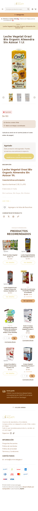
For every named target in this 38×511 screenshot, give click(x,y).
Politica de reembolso (9, 446)
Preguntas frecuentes (9, 443)
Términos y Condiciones (10, 451)
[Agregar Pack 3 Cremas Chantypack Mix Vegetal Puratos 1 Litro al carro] (32, 336)
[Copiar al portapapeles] (18, 216)
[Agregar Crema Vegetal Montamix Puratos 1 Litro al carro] (32, 376)
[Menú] (2, 9)
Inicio (18, 24)
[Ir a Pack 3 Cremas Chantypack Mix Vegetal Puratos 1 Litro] (28, 316)
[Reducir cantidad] (4, 338)
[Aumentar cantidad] (9, 338)
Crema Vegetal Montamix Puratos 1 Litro (27, 365)
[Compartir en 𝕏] (8, 216)
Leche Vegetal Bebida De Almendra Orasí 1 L (28, 255)
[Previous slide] (3, 97)
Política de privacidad (9, 449)
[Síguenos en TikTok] (14, 433)
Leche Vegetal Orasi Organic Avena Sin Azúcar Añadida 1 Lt (10, 289)
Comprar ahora (10, 342)
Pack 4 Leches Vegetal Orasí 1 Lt (10, 255)
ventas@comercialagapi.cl (13, 459)
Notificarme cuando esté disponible (19, 157)
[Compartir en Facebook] (4, 216)
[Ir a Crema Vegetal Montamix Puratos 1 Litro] (28, 354)
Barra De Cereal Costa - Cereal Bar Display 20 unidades (28, 290)
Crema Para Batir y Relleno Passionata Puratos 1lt (10, 365)
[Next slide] (34, 97)
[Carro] (35, 9)
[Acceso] (32, 9)
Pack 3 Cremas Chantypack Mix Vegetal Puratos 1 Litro (28, 328)
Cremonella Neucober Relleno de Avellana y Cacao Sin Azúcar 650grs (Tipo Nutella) (10, 330)
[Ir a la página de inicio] (19, 3)
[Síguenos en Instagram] (11, 433)
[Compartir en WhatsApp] (13, 216)
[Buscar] (28, 9)
